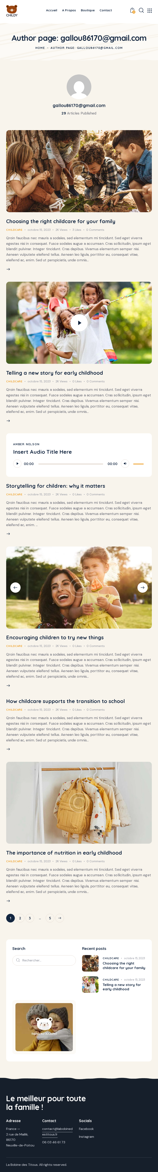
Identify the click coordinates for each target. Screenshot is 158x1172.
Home (40, 48)
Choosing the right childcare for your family (60, 221)
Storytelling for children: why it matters (55, 486)
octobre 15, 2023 (39, 230)
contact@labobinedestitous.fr (57, 1132)
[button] (15, 587)
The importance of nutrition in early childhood (64, 852)
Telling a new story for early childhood (54, 373)
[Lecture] (17, 463)
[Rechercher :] (44, 960)
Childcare (14, 229)
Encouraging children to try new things (55, 637)
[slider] (139, 463)
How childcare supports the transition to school (65, 701)
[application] (79, 463)
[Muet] (125, 463)
